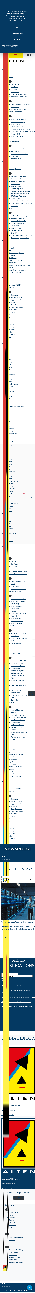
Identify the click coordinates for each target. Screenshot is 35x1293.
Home (6, 857)
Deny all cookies (18, 33)
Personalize (17, 39)
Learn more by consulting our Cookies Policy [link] (10, 46)
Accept (18, 27)
